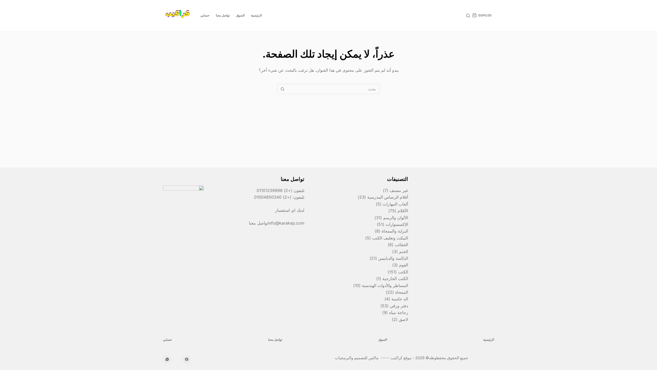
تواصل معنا (223, 15)
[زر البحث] (282, 89)
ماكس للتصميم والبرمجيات (357, 357)
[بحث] (468, 15)
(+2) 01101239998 (274, 190)
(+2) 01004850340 (273, 197)
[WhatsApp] (167, 359)
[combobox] (333, 89)
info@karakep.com (286, 223)
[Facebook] (187, 359)
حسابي (204, 15)
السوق (240, 15)
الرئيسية (256, 15)
